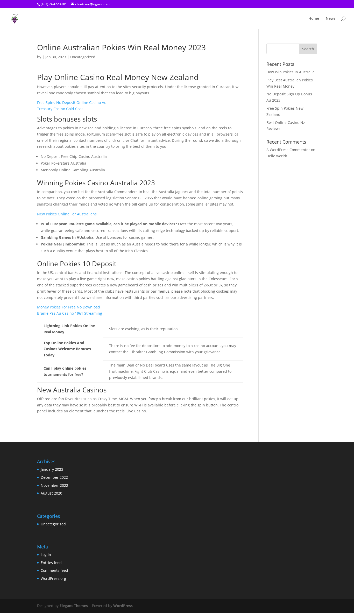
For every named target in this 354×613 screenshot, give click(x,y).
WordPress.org (53, 578)
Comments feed (54, 570)
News (330, 19)
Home (313, 19)
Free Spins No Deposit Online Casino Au (72, 102)
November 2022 (54, 485)
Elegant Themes (74, 605)
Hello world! (276, 155)
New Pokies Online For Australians (67, 214)
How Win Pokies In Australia (290, 71)
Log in (46, 554)
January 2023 (52, 469)
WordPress (123, 605)
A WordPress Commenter (288, 149)
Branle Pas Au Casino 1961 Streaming (69, 313)
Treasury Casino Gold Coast (61, 108)
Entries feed (51, 562)
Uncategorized (53, 524)
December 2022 (54, 477)
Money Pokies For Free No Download (68, 307)
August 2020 (51, 493)
